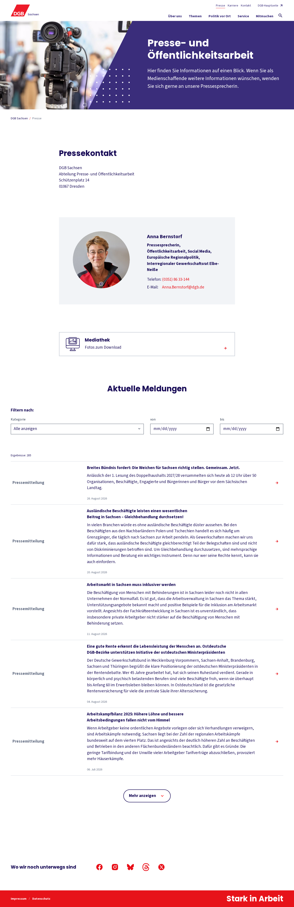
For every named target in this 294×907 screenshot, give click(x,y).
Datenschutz (41, 899)
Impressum (19, 899)
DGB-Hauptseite (268, 5)
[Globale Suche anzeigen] (280, 15)
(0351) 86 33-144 (175, 279)
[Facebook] (99, 867)
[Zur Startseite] (25, 10)
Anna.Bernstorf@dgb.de (183, 287)
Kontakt (246, 5)
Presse (220, 5)
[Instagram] (114, 867)
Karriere (233, 5)
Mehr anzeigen (142, 796)
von (153, 419)
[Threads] (145, 867)
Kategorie (18, 419)
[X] (161, 867)
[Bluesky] (130, 867)
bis (222, 419)
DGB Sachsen (19, 118)
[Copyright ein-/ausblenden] (85, 105)
